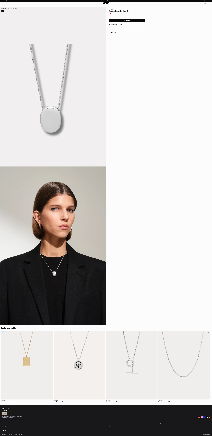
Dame (3, 3)
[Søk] (204, 3)
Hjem (2, 8)
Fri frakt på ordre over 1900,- (206, 0)
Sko (107, 5)
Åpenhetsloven (4, 430)
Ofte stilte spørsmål (5, 427)
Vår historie (56, 423)
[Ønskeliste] (207, 3)
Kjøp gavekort (110, 423)
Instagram (163, 423)
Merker (12, 3)
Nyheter (101, 5)
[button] (209, 3)
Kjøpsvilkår (3, 429)
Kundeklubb (109, 425)
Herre (5, 3)
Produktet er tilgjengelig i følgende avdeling (116, 24)
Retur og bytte (4, 425)
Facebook (163, 425)
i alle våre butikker (106, 0)
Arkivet (8, 3)
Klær (105, 5)
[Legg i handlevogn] (52, 401)
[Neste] (211, 365)
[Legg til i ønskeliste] (146, 20)
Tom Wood (111, 9)
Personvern (56, 425)
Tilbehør (110, 5)
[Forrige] (1, 365)
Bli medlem (4, 413)
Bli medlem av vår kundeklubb (6, 0)
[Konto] (205, 3)
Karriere (109, 426)
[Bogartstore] (106, 3)
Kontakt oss (4, 423)
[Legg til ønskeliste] (51, 332)
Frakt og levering (4, 426)
